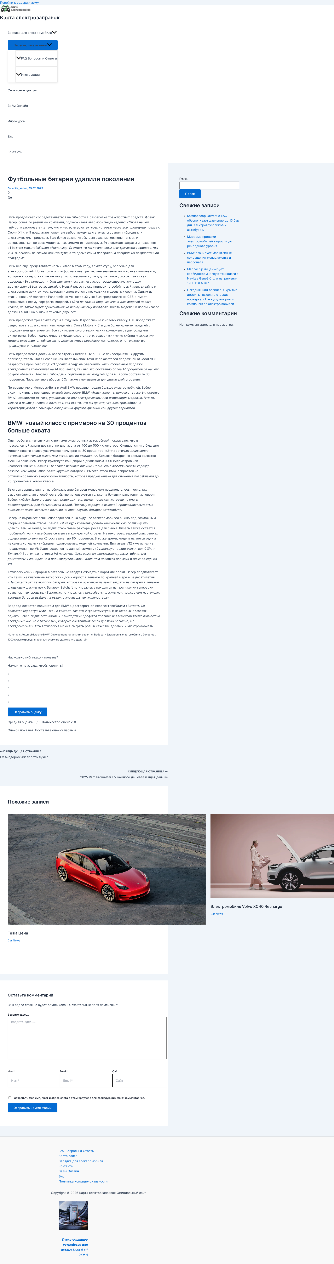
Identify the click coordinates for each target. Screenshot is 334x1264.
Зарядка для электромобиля (30, 33)
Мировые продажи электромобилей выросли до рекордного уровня (209, 241)
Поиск (183, 178)
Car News (14, 940)
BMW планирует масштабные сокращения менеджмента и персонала (209, 257)
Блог (11, 136)
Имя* (11, 1071)
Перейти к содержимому (19, 2)
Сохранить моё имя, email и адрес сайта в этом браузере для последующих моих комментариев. (79, 1097)
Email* (64, 1071)
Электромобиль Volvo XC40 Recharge (246, 906)
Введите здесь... (19, 1014)
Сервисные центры (22, 90)
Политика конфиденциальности (83, 1181)
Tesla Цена (18, 933)
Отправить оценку (28, 712)
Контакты (15, 152)
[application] (54, 32)
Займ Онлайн (18, 106)
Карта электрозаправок (30, 17)
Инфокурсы (16, 121)
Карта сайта (68, 1156)
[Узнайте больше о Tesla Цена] (107, 924)
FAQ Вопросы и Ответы (39, 58)
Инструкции (30, 74)
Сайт (115, 1071)
